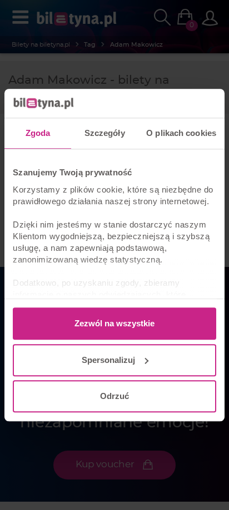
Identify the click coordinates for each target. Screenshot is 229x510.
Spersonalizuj (108, 360)
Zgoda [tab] (38, 133)
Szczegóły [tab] (104, 133)
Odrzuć (114, 396)
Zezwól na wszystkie (114, 323)
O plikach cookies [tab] (181, 133)
